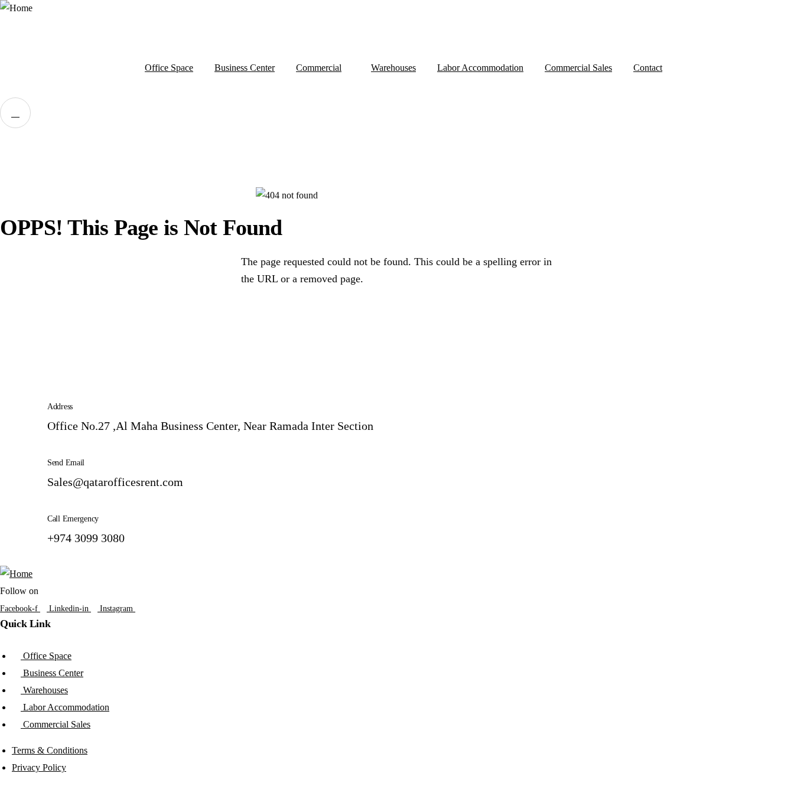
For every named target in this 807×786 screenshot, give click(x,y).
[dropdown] (15, 112)
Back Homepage (68, 322)
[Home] (16, 8)
